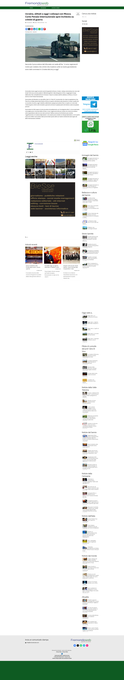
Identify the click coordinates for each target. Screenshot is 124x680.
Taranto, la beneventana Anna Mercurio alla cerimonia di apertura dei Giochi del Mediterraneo (90, 534)
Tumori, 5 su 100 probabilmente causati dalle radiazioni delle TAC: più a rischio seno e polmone (91, 576)
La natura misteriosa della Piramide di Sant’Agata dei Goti (90, 362)
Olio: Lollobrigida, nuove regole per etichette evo (89, 542)
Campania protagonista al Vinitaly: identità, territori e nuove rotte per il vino (91, 548)
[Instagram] (32, 152)
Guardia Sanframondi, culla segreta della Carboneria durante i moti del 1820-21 (90, 238)
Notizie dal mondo (41, 22)
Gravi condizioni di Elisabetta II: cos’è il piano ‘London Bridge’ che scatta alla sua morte (90, 590)
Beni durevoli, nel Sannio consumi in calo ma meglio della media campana (91, 488)
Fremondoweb (29, 22)
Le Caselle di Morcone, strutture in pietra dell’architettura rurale (91, 356)
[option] (34, 263)
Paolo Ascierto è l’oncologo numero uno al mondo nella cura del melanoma (91, 568)
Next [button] (79, 266)
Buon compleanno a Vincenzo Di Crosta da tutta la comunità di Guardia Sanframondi (90, 265)
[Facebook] (26, 152)
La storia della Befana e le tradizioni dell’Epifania (90, 616)
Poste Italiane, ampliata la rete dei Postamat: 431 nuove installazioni (91, 527)
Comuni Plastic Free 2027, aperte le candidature (90, 520)
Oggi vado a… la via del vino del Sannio (93, 334)
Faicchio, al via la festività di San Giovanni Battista (89, 402)
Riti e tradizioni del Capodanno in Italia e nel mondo (90, 623)
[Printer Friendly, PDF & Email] (77, 140)
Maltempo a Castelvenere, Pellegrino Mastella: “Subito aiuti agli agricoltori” (90, 481)
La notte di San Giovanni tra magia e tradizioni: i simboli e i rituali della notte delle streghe (90, 200)
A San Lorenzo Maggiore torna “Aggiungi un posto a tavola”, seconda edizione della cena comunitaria (89, 409)
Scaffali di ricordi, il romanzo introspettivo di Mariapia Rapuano (90, 246)
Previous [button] (26, 266)
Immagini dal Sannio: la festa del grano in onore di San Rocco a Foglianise (91, 186)
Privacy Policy (59, 651)
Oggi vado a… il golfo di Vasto (93, 329)
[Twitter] (28, 152)
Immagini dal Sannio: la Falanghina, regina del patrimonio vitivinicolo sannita (91, 180)
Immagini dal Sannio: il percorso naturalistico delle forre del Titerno (90, 173)
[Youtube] (30, 152)
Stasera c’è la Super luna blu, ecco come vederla (90, 583)
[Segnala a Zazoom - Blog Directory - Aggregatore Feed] (62, 653)
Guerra (27, 237)
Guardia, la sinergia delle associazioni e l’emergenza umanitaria (90, 258)
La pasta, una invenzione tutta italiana (89, 381)
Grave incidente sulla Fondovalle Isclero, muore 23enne (90, 445)
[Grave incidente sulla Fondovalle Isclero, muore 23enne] (34, 255)
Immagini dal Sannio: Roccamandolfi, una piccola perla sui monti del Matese (90, 166)
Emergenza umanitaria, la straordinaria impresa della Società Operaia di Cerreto (91, 252)
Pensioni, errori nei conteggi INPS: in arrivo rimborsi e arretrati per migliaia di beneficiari (91, 601)
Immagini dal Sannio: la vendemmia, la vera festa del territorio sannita (91, 159)
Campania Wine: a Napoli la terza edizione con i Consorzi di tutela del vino (90, 495)
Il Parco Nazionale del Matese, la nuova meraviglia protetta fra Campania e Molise (90, 215)
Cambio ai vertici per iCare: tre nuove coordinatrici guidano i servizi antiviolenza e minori (90, 425)
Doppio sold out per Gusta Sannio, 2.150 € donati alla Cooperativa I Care (90, 452)
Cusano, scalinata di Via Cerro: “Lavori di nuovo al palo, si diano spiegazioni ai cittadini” (91, 394)
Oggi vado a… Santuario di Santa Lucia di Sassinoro (91, 340)
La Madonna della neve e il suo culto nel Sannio (90, 222)
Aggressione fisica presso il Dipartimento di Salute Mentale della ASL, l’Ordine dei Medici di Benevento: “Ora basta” (90, 438)
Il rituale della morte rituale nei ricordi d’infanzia (90, 375)
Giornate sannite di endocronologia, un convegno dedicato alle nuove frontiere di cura (90, 466)
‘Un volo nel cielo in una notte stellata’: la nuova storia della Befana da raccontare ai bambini (90, 609)
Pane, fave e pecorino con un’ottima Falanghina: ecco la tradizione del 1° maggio (91, 207)
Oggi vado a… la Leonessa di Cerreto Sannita (90, 317)
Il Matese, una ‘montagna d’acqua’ (92, 228)
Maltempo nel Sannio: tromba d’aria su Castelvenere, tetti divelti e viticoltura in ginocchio (90, 417)
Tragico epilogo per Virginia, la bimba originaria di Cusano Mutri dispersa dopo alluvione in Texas (91, 560)
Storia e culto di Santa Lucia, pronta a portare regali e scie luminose (91, 629)
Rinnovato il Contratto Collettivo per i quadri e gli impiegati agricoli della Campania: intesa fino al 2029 (90, 509)
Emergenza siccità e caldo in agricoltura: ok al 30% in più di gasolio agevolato (90, 502)
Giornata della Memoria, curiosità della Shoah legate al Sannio (89, 368)
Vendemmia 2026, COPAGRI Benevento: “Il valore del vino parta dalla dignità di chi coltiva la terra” (90, 458)
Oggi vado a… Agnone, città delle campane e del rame (90, 323)
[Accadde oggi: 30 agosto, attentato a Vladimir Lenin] (52, 255)
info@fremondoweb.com (32, 642)
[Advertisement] (52, 81)
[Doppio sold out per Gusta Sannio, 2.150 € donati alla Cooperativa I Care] (71, 255)
